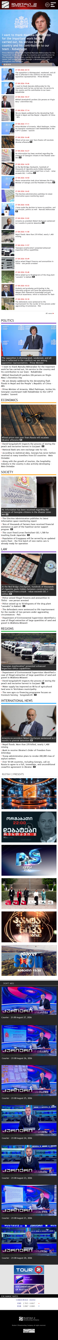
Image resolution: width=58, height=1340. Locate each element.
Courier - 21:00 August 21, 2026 (17, 1218)
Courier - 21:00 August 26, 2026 (17, 1058)
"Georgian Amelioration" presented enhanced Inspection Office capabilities (23, 667)
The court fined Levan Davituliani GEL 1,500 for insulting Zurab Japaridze (25, 533)
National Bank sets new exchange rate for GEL (24, 449)
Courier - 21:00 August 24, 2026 (17, 1138)
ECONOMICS (9, 400)
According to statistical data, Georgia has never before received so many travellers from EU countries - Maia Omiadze (28, 455)
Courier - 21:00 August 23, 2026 (17, 1178)
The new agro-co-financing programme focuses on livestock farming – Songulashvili (26, 693)
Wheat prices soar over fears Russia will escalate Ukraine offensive (25, 438)
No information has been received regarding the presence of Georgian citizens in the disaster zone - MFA (27, 512)
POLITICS (7, 320)
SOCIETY (7, 472)
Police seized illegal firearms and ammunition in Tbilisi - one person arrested (25, 599)
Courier (4, 1021)
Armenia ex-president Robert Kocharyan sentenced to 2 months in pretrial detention (28, 739)
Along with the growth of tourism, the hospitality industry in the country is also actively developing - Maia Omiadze (26, 464)
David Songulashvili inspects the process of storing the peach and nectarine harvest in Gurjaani (28, 445)
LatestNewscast (28, 1278)
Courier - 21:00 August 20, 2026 (17, 1258)
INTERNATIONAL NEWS (17, 700)
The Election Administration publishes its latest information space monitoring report (24, 519)
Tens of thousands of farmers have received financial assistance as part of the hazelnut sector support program (27, 527)
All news (49, 313)
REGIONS (7, 628)
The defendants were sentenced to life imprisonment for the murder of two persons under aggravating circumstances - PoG (27, 612)
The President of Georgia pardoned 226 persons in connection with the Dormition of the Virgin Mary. (28, 60)
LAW (4, 549)
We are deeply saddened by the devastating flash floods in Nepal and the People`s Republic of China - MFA (26, 383)
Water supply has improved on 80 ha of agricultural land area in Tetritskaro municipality (26, 687)
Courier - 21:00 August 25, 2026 (17, 1098)
